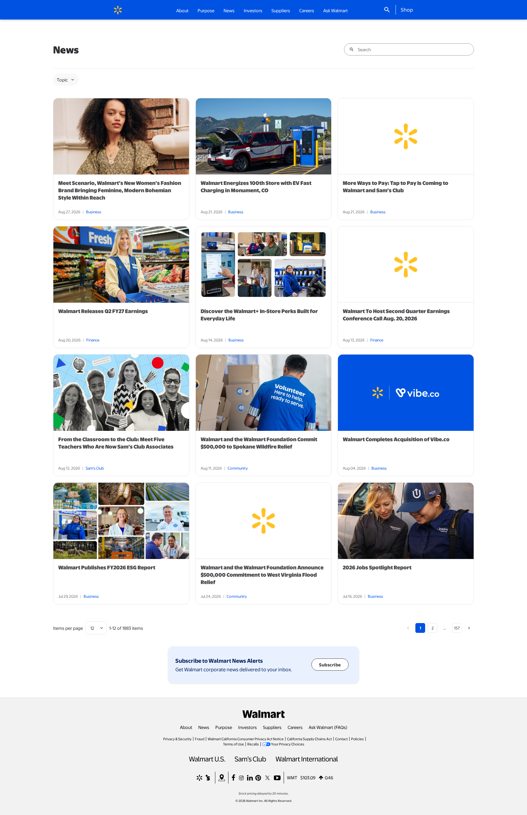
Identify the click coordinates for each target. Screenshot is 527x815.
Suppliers (272, 727)
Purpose (223, 727)
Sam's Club (95, 468)
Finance (92, 340)
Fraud (199, 738)
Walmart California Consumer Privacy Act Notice (246, 738)
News (203, 727)
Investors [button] (253, 10)
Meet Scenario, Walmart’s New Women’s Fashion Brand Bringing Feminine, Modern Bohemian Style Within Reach (119, 190)
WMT (292, 777)
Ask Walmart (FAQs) (328, 727)
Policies (357, 738)
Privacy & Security (177, 738)
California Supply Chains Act (309, 738)
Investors (247, 727)
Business (93, 212)
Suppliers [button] (280, 10)
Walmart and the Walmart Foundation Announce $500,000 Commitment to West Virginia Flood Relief (262, 574)
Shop (407, 9)
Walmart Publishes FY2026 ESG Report (106, 567)
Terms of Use (233, 743)
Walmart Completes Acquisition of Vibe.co (396, 439)
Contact (341, 738)
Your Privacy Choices (287, 743)
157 (457, 628)
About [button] (182, 10)
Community (238, 468)
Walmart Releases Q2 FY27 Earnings (103, 311)
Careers (306, 10)
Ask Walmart (335, 10)
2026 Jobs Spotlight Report (377, 567)
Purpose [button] (206, 10)
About (186, 727)
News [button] (229, 10)
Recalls (253, 743)
